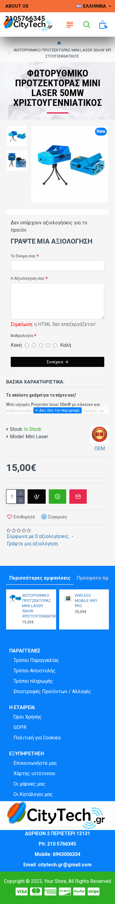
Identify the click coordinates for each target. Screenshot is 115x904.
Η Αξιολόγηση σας (27, 278)
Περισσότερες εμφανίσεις (40, 578)
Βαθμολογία (22, 335)
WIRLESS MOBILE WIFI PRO (86, 600)
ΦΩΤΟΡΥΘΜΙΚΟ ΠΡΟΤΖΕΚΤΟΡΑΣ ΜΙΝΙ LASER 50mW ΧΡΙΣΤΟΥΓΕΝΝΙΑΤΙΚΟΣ (37, 605)
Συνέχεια (55, 362)
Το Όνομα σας (23, 256)
